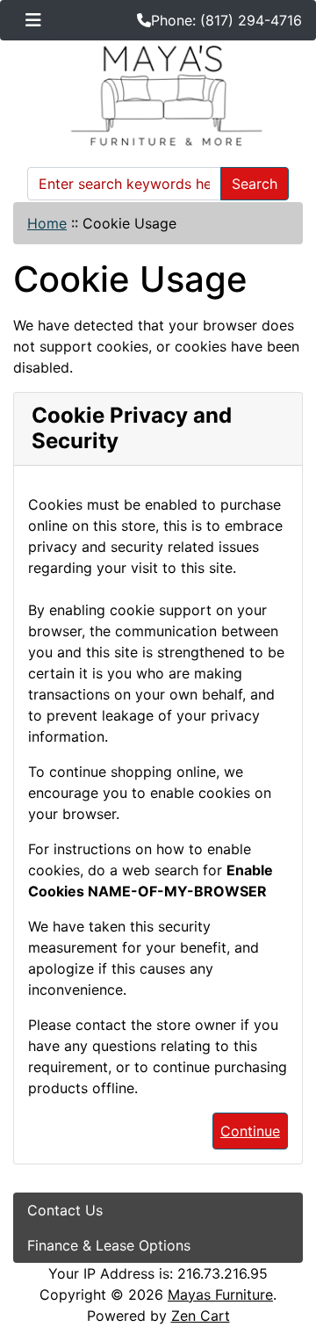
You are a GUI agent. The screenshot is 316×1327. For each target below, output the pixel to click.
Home (47, 223)
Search (254, 183)
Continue (250, 1131)
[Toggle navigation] (33, 20)
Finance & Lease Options (108, 1245)
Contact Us (65, 1210)
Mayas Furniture (220, 1294)
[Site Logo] (158, 95)
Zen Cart (200, 1315)
